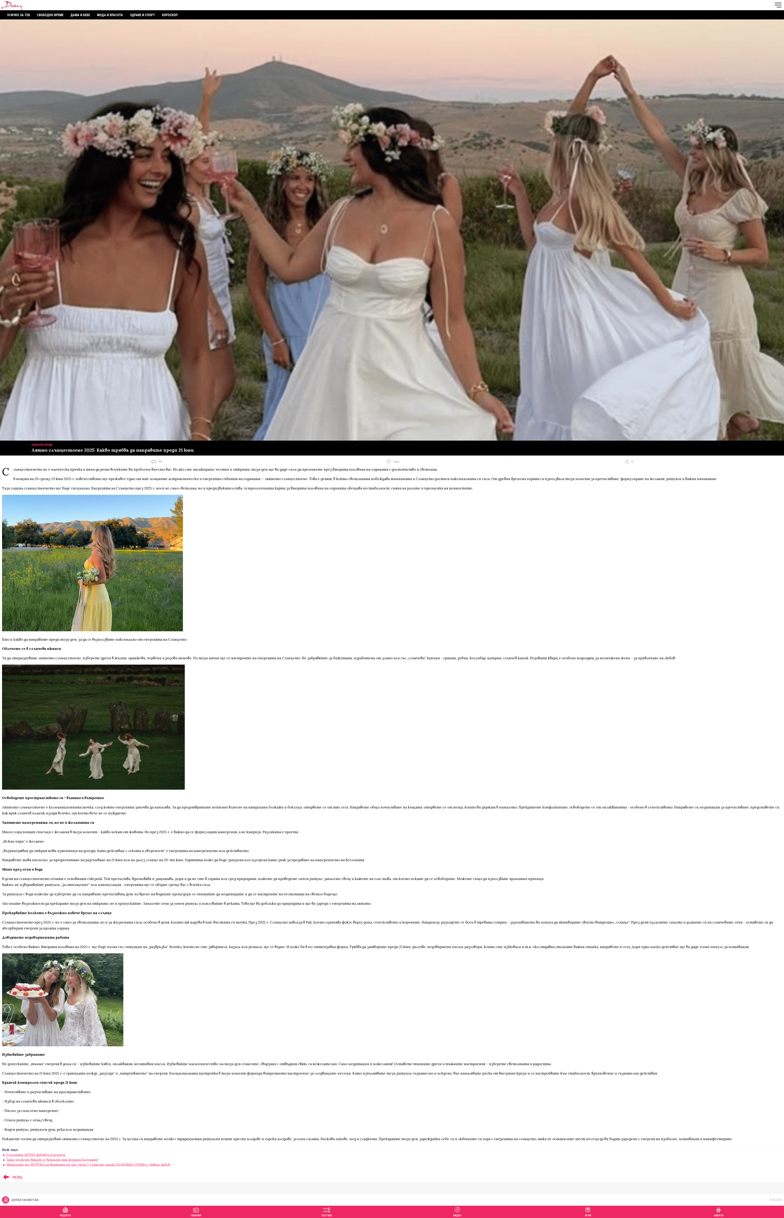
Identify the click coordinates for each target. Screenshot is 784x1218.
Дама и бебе (80, 15)
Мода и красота (110, 15)
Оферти (718, 1215)
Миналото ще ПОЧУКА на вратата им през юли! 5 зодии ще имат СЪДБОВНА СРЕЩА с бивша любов (88, 1164)
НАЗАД (16, 1177)
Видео (457, 1215)
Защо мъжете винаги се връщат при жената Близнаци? (52, 1160)
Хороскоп (170, 15)
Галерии (196, 1215)
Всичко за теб (18, 15)
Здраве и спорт (142, 15)
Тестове (326, 1215)
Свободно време (50, 15)
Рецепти (65, 1215)
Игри (588, 1215)
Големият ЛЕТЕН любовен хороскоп (35, 1155)
